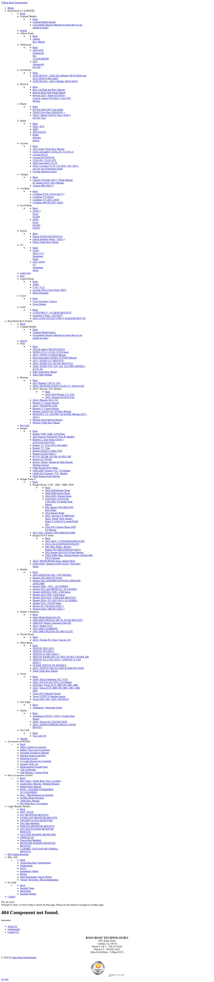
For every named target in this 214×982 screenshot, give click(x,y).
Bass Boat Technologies (24, 957)
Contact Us (13, 932)
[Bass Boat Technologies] (14, 2)
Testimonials (14, 929)
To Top (4, 979)
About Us (12, 926)
